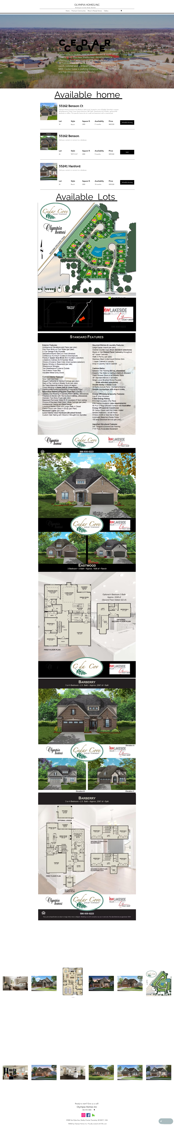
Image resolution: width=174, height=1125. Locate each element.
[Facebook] (88, 1115)
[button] (79, 10)
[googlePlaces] (121, 11)
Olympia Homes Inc (87, 1107)
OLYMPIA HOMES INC (87, 4)
